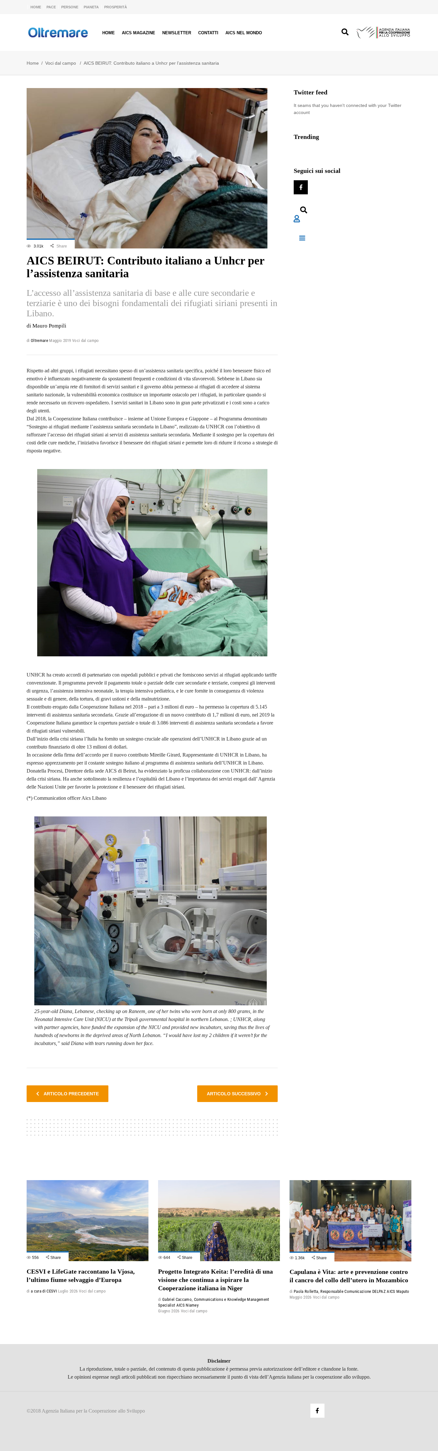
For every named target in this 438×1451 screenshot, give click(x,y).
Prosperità (115, 7)
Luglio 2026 (68, 1291)
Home (35, 7)
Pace (51, 7)
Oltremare (39, 340)
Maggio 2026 (301, 1297)
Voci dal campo (60, 63)
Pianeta (91, 7)
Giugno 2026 (169, 1311)
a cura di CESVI (44, 1291)
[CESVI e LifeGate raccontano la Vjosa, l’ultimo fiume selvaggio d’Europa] (87, 1220)
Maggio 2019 (60, 340)
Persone (69, 7)
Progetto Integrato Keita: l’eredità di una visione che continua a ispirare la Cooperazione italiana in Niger (215, 1280)
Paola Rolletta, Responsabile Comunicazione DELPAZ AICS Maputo (351, 1291)
